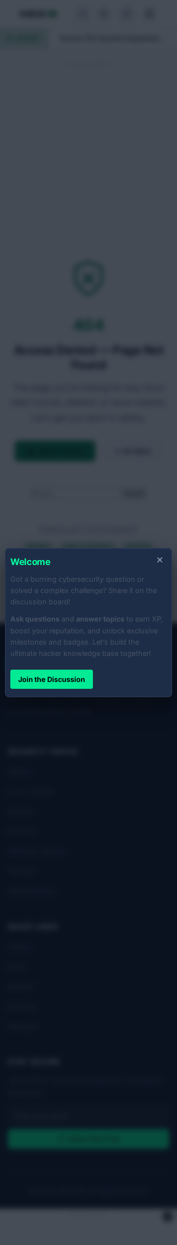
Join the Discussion (51, 679)
